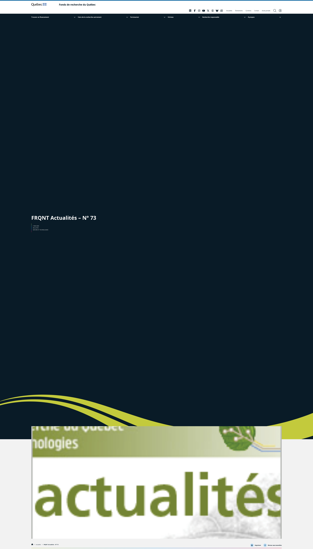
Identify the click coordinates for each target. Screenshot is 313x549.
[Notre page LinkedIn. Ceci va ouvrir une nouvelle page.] (190, 10)
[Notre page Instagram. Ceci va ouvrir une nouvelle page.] (199, 10)
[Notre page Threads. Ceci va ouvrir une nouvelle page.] (212, 10)
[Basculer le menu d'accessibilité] (280, 10)
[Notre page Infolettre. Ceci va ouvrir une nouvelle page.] (221, 10)
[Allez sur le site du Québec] (38, 4)
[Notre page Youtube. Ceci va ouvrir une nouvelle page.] (203, 10)
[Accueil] (32, 544)
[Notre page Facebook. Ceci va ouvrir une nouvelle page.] (194, 10)
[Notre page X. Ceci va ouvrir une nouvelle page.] (208, 10)
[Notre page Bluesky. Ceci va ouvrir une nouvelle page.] (217, 10)
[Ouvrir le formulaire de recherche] (274, 10)
